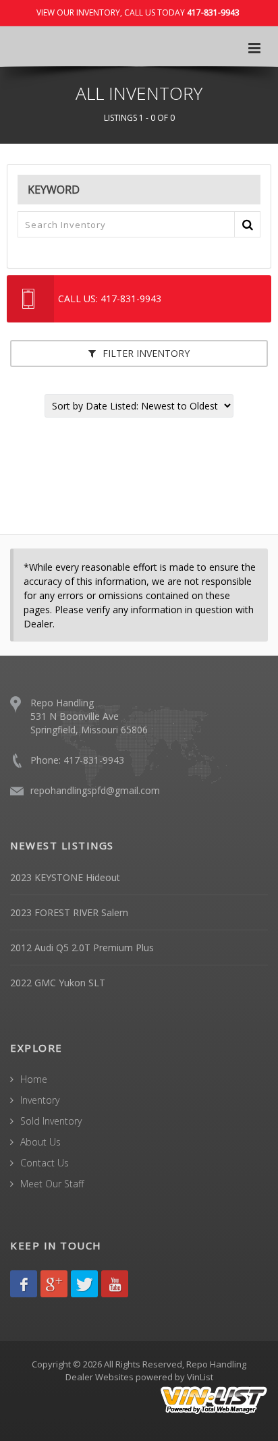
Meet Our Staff (52, 1183)
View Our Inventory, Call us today (138, 12)
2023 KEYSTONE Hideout (65, 877)
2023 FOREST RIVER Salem (69, 912)
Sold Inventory (51, 1120)
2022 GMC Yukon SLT (57, 982)
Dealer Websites (99, 1377)
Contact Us (44, 1162)
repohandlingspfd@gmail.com (95, 790)
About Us (40, 1141)
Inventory (39, 1100)
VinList (200, 1377)
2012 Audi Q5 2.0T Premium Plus (82, 947)
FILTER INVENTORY (145, 353)
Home (33, 1079)
